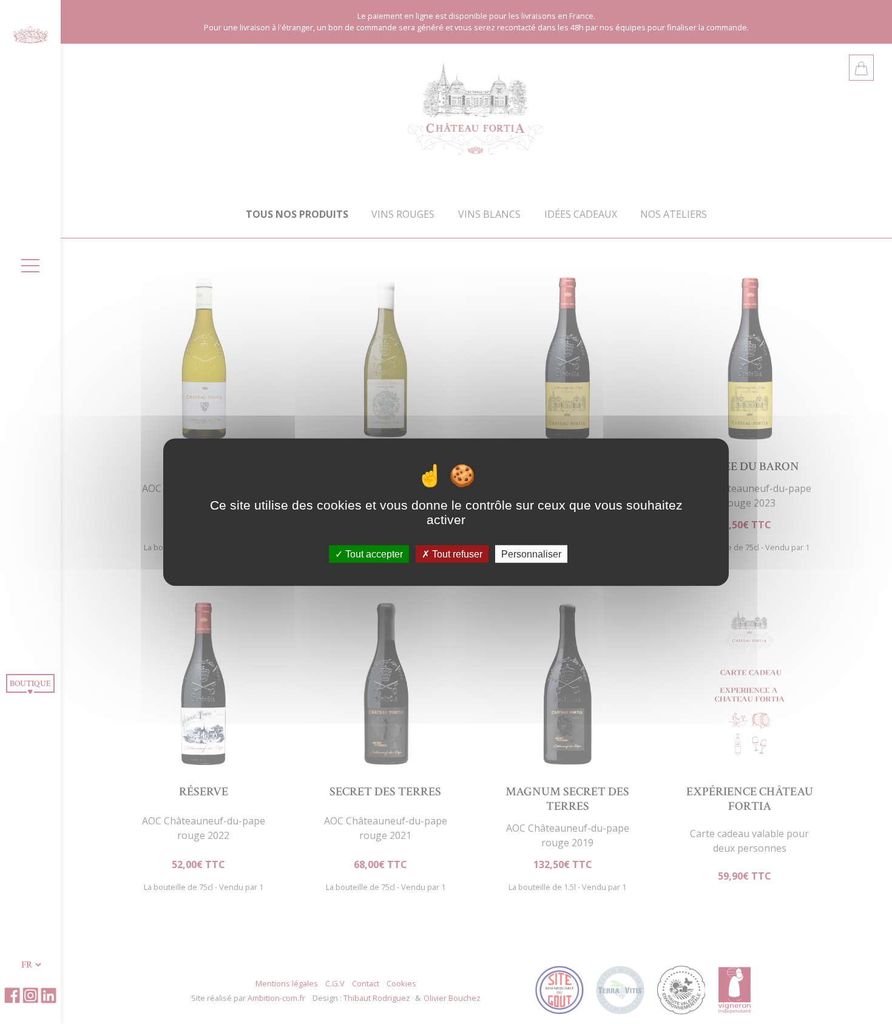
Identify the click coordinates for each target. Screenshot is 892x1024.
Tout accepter (373, 553)
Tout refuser (456, 553)
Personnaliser (531, 553)
